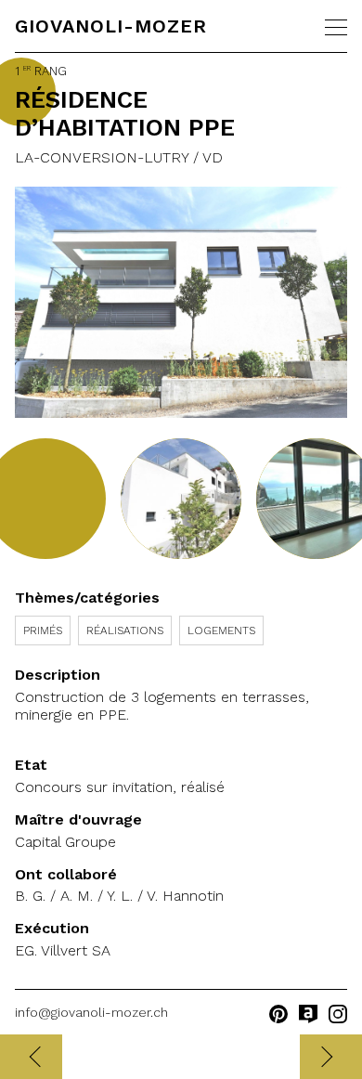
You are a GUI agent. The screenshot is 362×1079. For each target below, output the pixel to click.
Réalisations (124, 630)
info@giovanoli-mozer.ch (91, 1012)
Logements (221, 630)
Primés (42, 630)
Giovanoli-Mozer (111, 26)
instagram (338, 1014)
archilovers (308, 1014)
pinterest (278, 1014)
